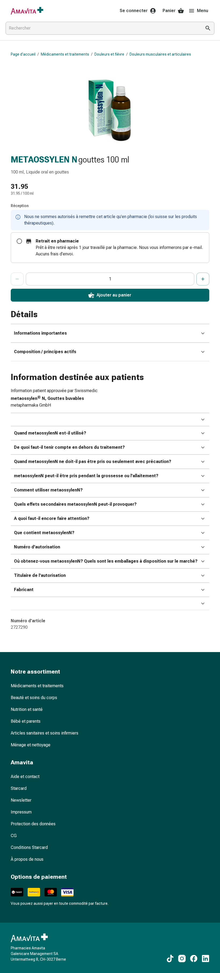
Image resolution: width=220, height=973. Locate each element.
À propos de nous (27, 859)
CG (14, 835)
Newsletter (21, 800)
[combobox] (102, 28)
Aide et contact (25, 776)
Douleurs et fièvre (109, 54)
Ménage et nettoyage (30, 744)
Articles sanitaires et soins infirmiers (44, 733)
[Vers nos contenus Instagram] (182, 958)
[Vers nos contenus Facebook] (193, 958)
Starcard (19, 788)
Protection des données (33, 823)
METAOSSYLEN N (44, 159)
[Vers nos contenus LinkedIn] (205, 958)
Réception (20, 206)
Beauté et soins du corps (34, 697)
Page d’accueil (23, 54)
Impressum (21, 812)
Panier (169, 10)
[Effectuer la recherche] (207, 28)
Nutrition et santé (27, 709)
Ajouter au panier (114, 295)
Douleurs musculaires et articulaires (160, 54)
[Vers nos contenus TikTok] (170, 958)
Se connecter (134, 10)
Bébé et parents (26, 721)
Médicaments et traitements (65, 54)
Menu (202, 10)
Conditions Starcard (29, 847)
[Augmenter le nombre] (202, 279)
